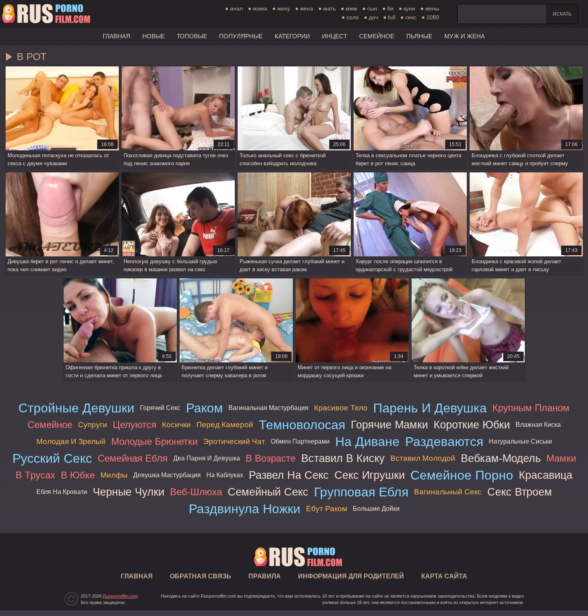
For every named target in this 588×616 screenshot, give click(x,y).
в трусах (35, 475)
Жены (432, 8)
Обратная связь (200, 576)
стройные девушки (76, 408)
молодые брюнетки (154, 441)
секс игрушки (369, 475)
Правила (264, 576)
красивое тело (341, 408)
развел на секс (289, 475)
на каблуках (224, 475)
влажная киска (538, 424)
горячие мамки (389, 424)
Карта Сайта (444, 576)
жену (283, 8)
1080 (432, 17)
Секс (410, 17)
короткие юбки (472, 424)
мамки (561, 458)
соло (352, 17)
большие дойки (376, 508)
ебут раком (326, 508)
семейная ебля (133, 458)
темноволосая (302, 424)
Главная (46, 14)
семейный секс (268, 492)
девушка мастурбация (167, 475)
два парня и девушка (206, 458)
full (391, 17)
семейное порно (461, 475)
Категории (292, 36)
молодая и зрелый (71, 441)
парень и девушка (430, 408)
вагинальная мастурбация (268, 407)
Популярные (241, 36)
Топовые (192, 36)
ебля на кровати (61, 491)
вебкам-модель (501, 458)
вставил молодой (422, 458)
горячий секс (160, 407)
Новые (153, 36)
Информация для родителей (351, 576)
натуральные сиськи (520, 441)
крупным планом (531, 407)
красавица (545, 475)
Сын (372, 8)
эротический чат (234, 441)
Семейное (376, 36)
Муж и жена (464, 36)
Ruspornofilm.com (120, 596)
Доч (373, 17)
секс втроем (519, 492)
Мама (260, 8)
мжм (351, 8)
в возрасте (271, 458)
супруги (92, 424)
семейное (50, 424)
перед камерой (224, 424)
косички (176, 424)
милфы (114, 475)
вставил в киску (343, 458)
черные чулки (128, 492)
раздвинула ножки (244, 508)
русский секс (52, 458)
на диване (367, 441)
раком (204, 408)
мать (329, 8)
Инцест (334, 36)
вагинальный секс (448, 492)
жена (306, 8)
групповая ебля (361, 492)
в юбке (78, 475)
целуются (134, 424)
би (390, 8)
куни (409, 8)
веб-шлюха (196, 491)
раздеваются (444, 441)
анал (236, 8)
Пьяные (419, 36)
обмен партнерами (300, 441)
